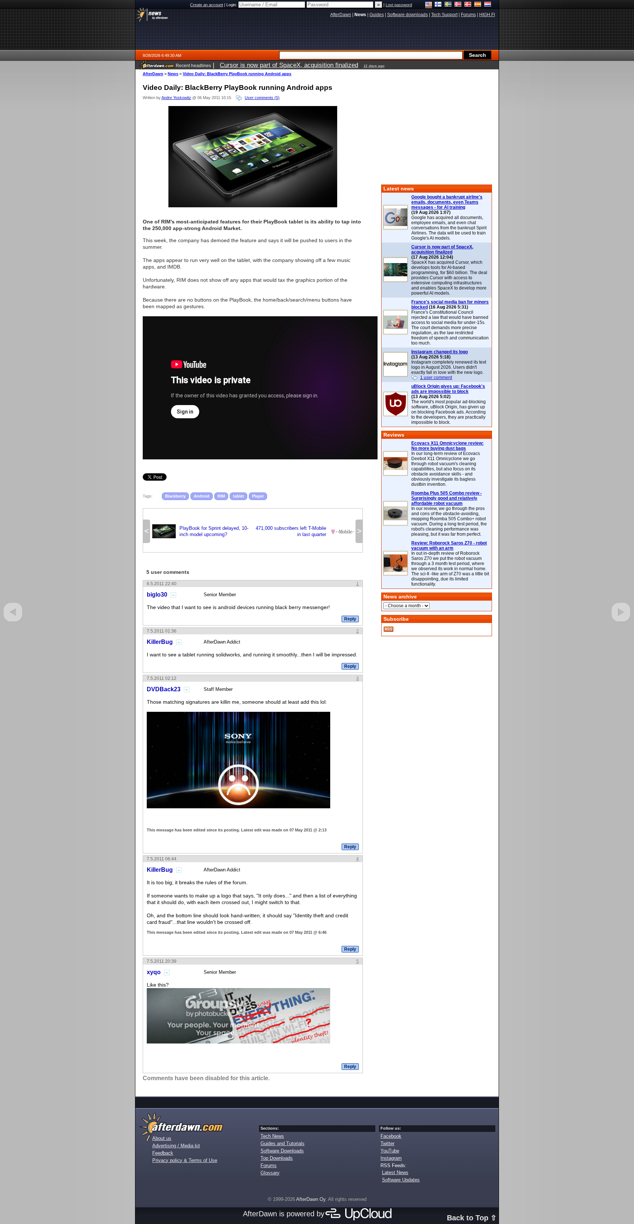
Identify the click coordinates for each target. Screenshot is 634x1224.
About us (161, 1138)
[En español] (477, 5)
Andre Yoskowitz (176, 97)
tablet (238, 496)
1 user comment (436, 377)
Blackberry (175, 496)
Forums (268, 1165)
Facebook (390, 1136)
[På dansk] (467, 5)
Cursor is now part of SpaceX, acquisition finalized (442, 249)
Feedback (162, 1153)
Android (201, 496)
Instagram (391, 1158)
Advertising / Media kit (176, 1145)
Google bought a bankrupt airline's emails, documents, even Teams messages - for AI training (446, 202)
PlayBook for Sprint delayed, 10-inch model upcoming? (200, 531)
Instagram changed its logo (439, 351)
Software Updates (401, 1180)
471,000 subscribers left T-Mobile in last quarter (304, 531)
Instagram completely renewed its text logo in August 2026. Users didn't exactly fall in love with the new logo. (448, 367)
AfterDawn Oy (310, 1199)
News (173, 74)
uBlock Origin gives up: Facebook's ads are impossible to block (448, 389)
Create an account (206, 5)
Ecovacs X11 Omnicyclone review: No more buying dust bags (447, 446)
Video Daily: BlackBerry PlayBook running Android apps (237, 74)
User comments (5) (262, 97)
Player (258, 496)
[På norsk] (458, 5)
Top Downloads (276, 1158)
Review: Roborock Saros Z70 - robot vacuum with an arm (449, 545)
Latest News (395, 1172)
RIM (221, 496)
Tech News (272, 1136)
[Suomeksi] (438, 5)
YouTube (389, 1151)
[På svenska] (448, 5)
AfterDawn (153, 74)
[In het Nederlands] (487, 5)
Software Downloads (282, 1151)
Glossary (270, 1173)
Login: (232, 5)
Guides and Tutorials (282, 1143)
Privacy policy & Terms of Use (184, 1160)
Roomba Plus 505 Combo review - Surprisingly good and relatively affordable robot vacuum (446, 498)
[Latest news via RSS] (388, 629)
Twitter (387, 1143)
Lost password (399, 5)
